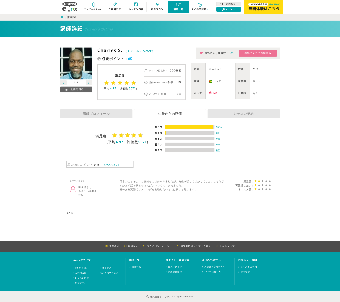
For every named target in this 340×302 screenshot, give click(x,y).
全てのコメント (112, 165)
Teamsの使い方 (212, 272)
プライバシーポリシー (159, 246)
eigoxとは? (81, 268)
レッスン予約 (244, 113)
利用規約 (133, 246)
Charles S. (109, 50)
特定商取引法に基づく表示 (196, 246)
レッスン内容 (82, 278)
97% (219, 127)
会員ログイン (175, 267)
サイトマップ (227, 246)
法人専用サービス (109, 273)
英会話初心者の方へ (214, 267)
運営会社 (114, 246)
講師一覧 (136, 267)
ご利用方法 (81, 273)
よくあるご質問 (249, 267)
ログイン (230, 9)
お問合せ (230, 4)
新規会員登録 (175, 272)
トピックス (106, 268)
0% (218, 138)
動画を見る (77, 89)
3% (218, 133)
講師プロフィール (96, 113)
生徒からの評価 (170, 113)
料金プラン (81, 283)
